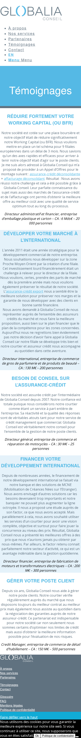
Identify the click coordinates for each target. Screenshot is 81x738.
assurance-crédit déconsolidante (55, 174)
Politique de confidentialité (17, 709)
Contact (5, 689)
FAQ (3, 701)
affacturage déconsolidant (24, 178)
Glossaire (6, 696)
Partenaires (8, 677)
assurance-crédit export (24, 291)
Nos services (9, 673)
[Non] (77, 736)
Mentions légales (11, 705)
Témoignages (9, 684)
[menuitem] (44, 28)
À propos (6, 668)
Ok (37, 735)
